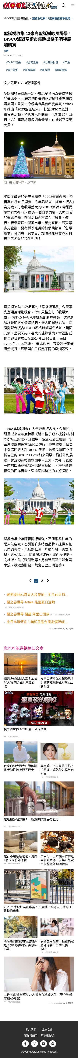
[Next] (48, 580)
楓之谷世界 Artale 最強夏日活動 (31, 602)
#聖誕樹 (45, 69)
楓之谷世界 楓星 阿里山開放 (28, 614)
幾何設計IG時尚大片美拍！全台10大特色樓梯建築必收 (38, 595)
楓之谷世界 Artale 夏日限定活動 (25, 729)
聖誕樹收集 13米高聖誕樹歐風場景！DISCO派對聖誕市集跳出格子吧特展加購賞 (52, 18)
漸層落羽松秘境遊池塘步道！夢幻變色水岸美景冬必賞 (20, 945)
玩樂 (6, 51)
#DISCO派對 (13, 62)
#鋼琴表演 (61, 69)
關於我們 (31, 1029)
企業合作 (47, 1029)
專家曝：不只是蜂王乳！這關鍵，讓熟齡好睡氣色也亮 (57, 769)
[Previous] (30, 580)
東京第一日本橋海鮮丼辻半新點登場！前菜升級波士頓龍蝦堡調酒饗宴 (57, 860)
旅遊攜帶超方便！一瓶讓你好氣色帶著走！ (32, 819)
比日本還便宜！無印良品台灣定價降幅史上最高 (37, 622)
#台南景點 (32, 62)
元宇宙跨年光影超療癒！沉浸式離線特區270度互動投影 (57, 682)
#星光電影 (12, 69)
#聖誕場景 (29, 69)
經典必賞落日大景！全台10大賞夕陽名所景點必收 (20, 682)
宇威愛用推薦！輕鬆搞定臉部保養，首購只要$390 (57, 945)
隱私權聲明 (47, 1035)
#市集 (66, 62)
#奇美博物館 (50, 62)
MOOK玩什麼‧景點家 (16, 18)
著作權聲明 (30, 1035)
